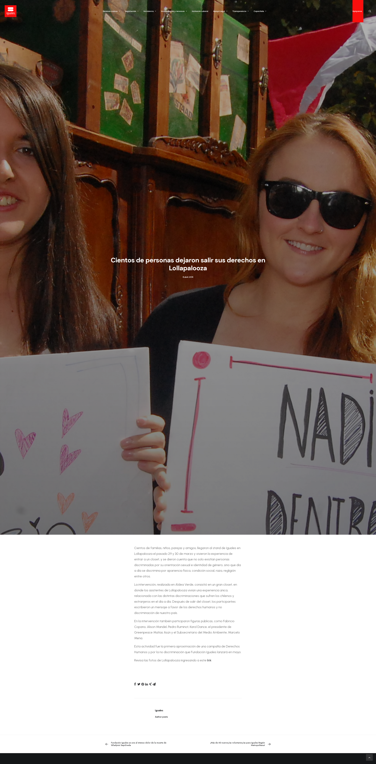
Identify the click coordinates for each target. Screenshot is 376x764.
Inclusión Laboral (200, 11)
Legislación (130, 11)
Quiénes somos (110, 11)
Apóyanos (357, 11)
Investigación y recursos (173, 11)
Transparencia (239, 11)
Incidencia (148, 11)
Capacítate (259, 11)
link (208, 660)
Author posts (161, 717)
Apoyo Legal (219, 11)
